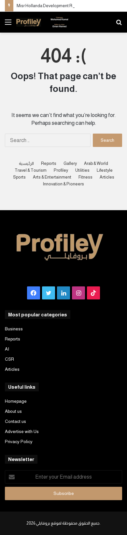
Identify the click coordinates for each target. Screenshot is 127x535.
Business (14, 328)
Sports (19, 177)
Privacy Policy (19, 441)
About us (13, 411)
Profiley (61, 170)
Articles (107, 177)
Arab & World (96, 163)
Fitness (85, 177)
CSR (9, 359)
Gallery (70, 163)
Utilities (82, 170)
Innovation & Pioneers (63, 183)
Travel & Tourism (31, 170)
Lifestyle (105, 170)
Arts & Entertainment (52, 177)
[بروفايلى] (42, 22)
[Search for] (119, 24)
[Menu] (8, 24)
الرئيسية (26, 163)
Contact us (15, 421)
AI (7, 349)
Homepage (16, 401)
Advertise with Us (22, 431)
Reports (48, 163)
